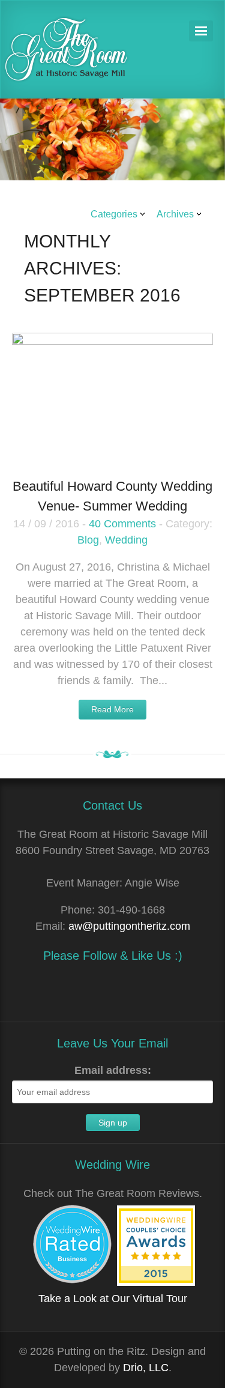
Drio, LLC (146, 1368)
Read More (112, 709)
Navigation (201, 30)
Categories (114, 214)
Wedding (126, 540)
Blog (88, 540)
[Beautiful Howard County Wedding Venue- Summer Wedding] (112, 400)
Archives (175, 214)
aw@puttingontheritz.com (129, 926)
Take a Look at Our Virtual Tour (112, 1299)
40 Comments (122, 524)
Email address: (112, 1070)
